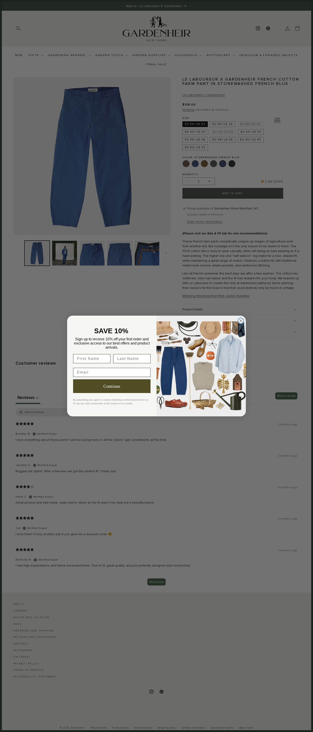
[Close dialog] (241, 320)
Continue (111, 386)
